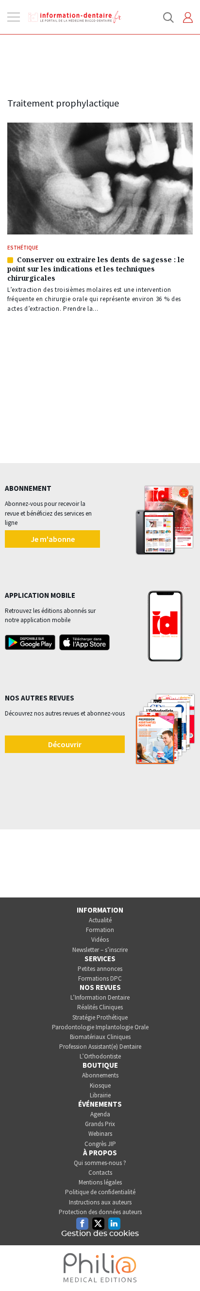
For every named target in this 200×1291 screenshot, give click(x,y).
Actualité (100, 920)
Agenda (100, 1114)
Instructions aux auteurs (100, 1202)
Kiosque (100, 1085)
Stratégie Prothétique (100, 1017)
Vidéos (100, 939)
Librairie (100, 1095)
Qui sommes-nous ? (100, 1163)
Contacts (100, 1172)
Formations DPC (100, 978)
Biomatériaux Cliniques (100, 1037)
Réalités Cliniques (100, 1007)
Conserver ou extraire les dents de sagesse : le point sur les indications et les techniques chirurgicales (95, 269)
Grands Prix (100, 1124)
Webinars (100, 1134)
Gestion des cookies (100, 1233)
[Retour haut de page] (182, 1265)
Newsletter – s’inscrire (100, 950)
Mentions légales (100, 1182)
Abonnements (100, 1075)
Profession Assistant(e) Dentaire (100, 1046)
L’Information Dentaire (100, 997)
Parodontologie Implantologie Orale (100, 1027)
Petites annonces (100, 969)
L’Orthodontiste (100, 1056)
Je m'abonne (53, 539)
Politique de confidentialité (100, 1192)
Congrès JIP (100, 1144)
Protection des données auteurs (100, 1212)
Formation (100, 930)
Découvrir (65, 744)
